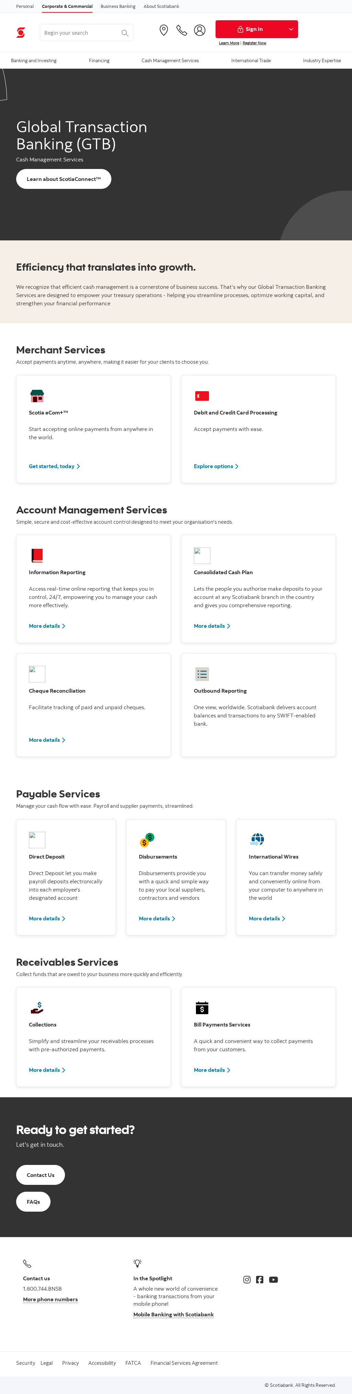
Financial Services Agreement (184, 1363)
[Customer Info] (199, 30)
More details (44, 625)
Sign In (254, 28)
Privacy (70, 1363)
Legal (47, 1363)
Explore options (213, 466)
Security (25, 1363)
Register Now (254, 42)
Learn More (229, 42)
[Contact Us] (181, 30)
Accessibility (102, 1363)
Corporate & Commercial (67, 6)
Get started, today (52, 466)
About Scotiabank (161, 6)
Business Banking (118, 6)
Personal (25, 6)
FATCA (133, 1363)
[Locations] (163, 30)
